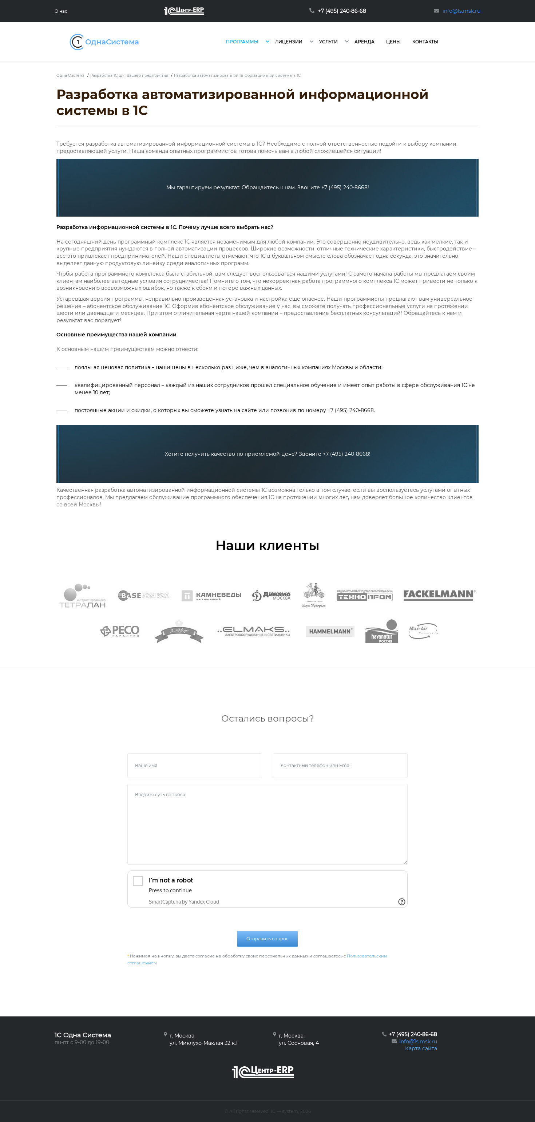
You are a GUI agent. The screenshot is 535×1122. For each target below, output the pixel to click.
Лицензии (288, 41)
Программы (242, 41)
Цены (393, 41)
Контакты (425, 41)
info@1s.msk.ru (418, 1041)
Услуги (328, 41)
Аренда (364, 41)
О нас (61, 11)
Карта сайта (421, 1048)
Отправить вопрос (267, 938)
